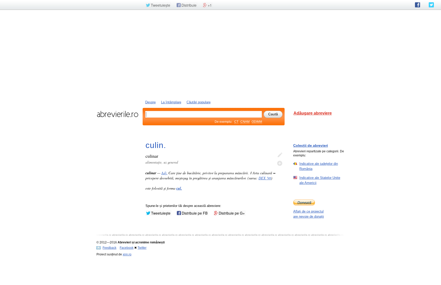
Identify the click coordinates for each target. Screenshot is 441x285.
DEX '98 (265, 178)
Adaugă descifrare (279, 163)
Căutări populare (199, 102)
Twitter (142, 248)
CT (236, 121)
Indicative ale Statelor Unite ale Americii (319, 180)
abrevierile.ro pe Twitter (431, 4)
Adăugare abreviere (312, 113)
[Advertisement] (220, 54)
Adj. (164, 172)
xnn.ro (127, 254)
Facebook (126, 248)
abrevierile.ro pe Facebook (417, 4)
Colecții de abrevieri (310, 145)
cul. (179, 188)
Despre (150, 102)
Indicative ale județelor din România (318, 166)
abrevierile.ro (117, 114)
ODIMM (257, 121)
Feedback (109, 248)
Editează (279, 155)
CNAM (245, 121)
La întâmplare (171, 102)
